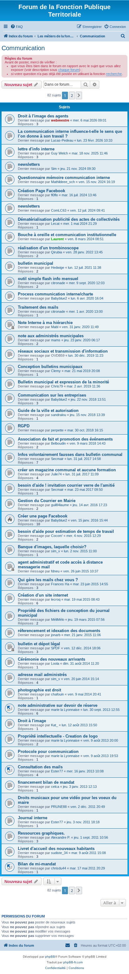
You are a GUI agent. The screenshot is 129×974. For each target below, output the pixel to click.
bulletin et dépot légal (39, 643)
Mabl (54, 327)
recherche (114, 74)
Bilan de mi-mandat (37, 864)
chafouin (57, 694)
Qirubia (56, 252)
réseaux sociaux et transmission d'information (63, 351)
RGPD (23, 426)
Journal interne (32, 817)
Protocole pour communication (48, 751)
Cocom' (57, 536)
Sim (54, 168)
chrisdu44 (58, 868)
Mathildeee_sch (63, 182)
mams (55, 340)
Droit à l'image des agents (43, 116)
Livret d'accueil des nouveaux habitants (56, 848)
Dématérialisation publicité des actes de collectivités (69, 219)
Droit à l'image (32, 720)
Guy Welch (59, 153)
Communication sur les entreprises (52, 395)
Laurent (57, 239)
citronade (58, 283)
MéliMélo (57, 619)
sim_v (55, 551)
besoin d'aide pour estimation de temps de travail (66, 531)
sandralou (58, 415)
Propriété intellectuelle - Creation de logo (58, 736)
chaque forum (68, 70)
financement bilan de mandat (46, 782)
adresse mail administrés (42, 674)
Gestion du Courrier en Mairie (46, 500)
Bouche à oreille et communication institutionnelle (67, 234)
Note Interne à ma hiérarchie (45, 322)
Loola (55, 663)
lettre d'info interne (36, 149)
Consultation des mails (40, 767)
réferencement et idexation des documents (59, 630)
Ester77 (57, 771)
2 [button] (72, 95)
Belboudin (58, 443)
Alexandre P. (60, 837)
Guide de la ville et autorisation (48, 410)
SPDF (55, 648)
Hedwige (57, 267)
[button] (79, 95)
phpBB (50, 956)
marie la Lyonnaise (65, 710)
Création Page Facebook (41, 190)
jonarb (55, 635)
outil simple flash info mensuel (48, 278)
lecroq (55, 599)
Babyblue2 (59, 298)
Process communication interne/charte (55, 294)
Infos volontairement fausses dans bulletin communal (70, 454)
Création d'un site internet (43, 595)
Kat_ (54, 725)
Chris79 (57, 386)
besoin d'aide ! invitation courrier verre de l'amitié (66, 485)
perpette (57, 430)
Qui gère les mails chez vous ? (48, 579)
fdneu (55, 571)
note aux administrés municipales (51, 335)
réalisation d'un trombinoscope (48, 248)
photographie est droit (39, 690)
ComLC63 (58, 210)
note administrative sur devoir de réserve (57, 705)
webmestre (60, 120)
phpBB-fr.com (73, 962)
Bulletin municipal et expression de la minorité (63, 382)
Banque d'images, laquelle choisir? (52, 546)
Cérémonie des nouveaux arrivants (51, 659)
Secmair (57, 459)
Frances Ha (60, 584)
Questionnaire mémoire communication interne (64, 177)
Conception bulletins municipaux (50, 366)
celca (55, 786)
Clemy (56, 371)
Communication (23, 48)
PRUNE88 (59, 807)
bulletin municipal (35, 263)
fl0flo (54, 195)
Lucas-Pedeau (62, 140)
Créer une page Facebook (42, 516)
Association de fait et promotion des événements (65, 439)
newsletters (29, 164)
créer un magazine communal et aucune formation (67, 470)
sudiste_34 (59, 853)
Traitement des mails (38, 307)
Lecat (55, 223)
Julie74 (56, 474)
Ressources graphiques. (41, 833)
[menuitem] (16, 26)
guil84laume (60, 505)
